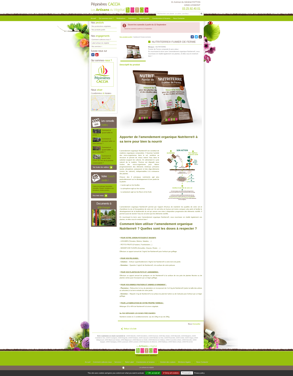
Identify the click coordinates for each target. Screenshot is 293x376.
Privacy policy (199, 373)
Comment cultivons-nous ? (101, 39)
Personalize (187, 373)
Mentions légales (184, 362)
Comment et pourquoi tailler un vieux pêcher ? (104, 141)
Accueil (93, 18)
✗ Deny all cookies (171, 373)
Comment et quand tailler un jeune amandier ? (103, 149)
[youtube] (97, 54)
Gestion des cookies (168, 362)
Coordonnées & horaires (145, 362)
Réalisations (121, 18)
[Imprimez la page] (200, 37)
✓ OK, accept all (153, 373)
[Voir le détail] (97, 131)
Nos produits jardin (98, 30)
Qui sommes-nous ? (106, 18)
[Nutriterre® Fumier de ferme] (133, 50)
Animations (132, 18)
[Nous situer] (103, 103)
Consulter (194, 324)
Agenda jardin (144, 18)
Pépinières (105, 4)
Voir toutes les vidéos (101, 167)
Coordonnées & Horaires (161, 18)
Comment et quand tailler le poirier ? (103, 132)
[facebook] (93, 54)
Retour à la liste (130, 329)
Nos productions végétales (101, 26)
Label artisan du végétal (100, 43)
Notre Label (129, 362)
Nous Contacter (179, 18)
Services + (118, 362)
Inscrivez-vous (98, 196)
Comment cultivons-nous (102, 362)
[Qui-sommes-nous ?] (102, 74)
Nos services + (97, 46)
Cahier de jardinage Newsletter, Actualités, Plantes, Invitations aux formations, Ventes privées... (103, 188)
